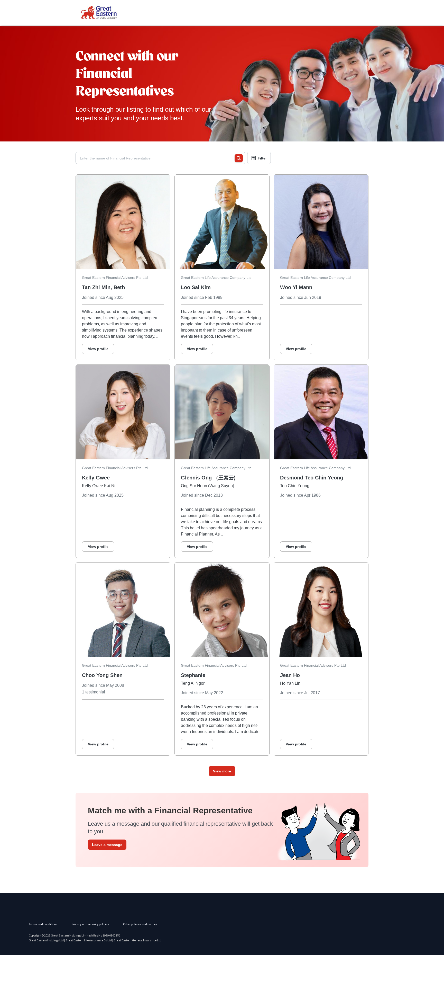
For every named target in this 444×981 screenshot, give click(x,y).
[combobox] (157, 158)
